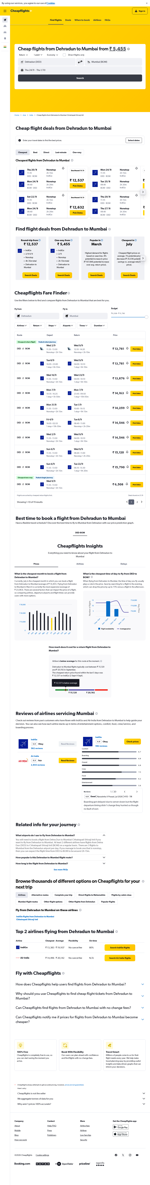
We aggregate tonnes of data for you (35, 1098)
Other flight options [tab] (53, 902)
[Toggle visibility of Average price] (124, 629)
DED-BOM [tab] (80, 532)
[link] (30, 275)
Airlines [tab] (80, 564)
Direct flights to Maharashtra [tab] (92, 895)
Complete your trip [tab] (63, 895)
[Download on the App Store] (121, 1134)
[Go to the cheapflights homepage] (21, 11)
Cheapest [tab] (22, 152)
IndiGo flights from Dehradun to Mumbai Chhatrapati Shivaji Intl (35, 918)
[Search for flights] (5, 20)
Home (17, 115)
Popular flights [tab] (108, 902)
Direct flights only (76, 55)
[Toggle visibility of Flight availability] (106, 629)
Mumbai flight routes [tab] (28, 902)
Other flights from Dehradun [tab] (82, 902)
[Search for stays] (5, 26)
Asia (24, 115)
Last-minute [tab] (61, 152)
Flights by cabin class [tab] (121, 895)
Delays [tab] (124, 564)
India (31, 115)
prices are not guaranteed (74, 1085)
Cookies (51, 3)
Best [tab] (35, 152)
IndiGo (34, 739)
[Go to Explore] (5, 38)
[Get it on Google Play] (121, 1127)
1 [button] (131, 502)
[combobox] (52, 54)
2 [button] (137, 502)
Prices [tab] (36, 564)
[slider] (146, 317)
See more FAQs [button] (61, 869)
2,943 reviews (38, 765)
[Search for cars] (5, 32)
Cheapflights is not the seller (31, 1093)
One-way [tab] (77, 152)
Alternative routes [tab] (39, 895)
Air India (35, 756)
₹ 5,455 (117, 48)
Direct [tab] (46, 152)
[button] (147, 3)
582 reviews (37, 748)
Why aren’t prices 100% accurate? (34, 1104)
